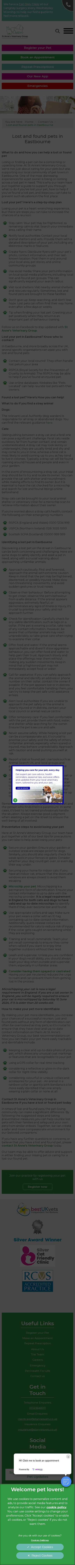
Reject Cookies (42, 1555)
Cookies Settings (40, 1540)
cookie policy (56, 1507)
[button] (66, 1481)
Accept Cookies (42, 1547)
